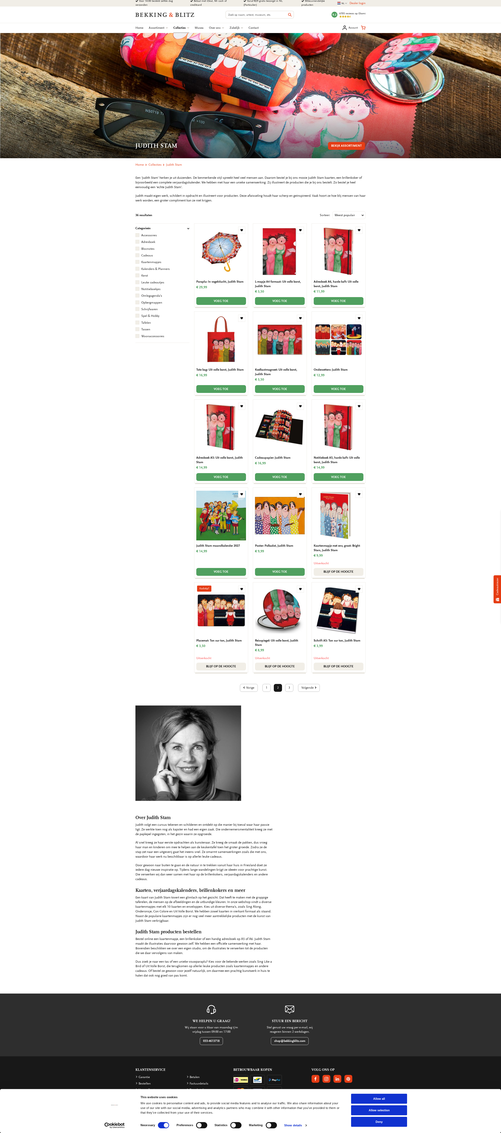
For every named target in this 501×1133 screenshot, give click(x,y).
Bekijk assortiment (346, 145)
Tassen (145, 329)
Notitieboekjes (150, 289)
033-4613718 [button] (211, 1041)
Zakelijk (235, 27)
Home (139, 27)
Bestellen (145, 1083)
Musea (199, 27)
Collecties (181, 27)
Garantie (144, 1077)
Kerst (144, 275)
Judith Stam (174, 164)
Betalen (195, 1077)
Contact (254, 27)
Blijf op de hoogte (338, 571)
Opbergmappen (151, 302)
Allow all (379, 1098)
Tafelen (146, 322)
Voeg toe (221, 301)
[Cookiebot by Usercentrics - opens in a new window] (114, 1125)
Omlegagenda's (151, 295)
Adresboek (148, 242)
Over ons (215, 27)
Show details (293, 1125)
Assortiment (157, 27)
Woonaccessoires (152, 336)
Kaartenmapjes (151, 262)
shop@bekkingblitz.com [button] (289, 1041)
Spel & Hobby (150, 316)
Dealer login (358, 3)
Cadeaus (147, 255)
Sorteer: (325, 215)
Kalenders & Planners (155, 269)
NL (342, 3)
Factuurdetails (199, 1083)
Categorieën (143, 228)
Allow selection (379, 1110)
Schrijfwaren (149, 309)
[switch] (201, 1125)
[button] (363, 27)
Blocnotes (147, 249)
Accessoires (149, 235)
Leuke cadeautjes (152, 282)
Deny (379, 1121)
